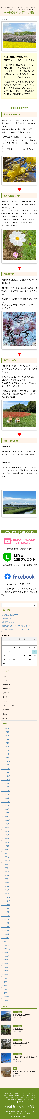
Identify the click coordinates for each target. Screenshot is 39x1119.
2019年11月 (6, 945)
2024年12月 (6, 761)
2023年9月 (6, 783)
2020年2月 (6, 934)
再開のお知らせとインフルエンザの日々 (16, 626)
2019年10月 (6, 949)
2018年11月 (6, 989)
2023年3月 (6, 802)
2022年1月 (5, 850)
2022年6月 (6, 831)
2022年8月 (6, 824)
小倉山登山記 (6, 619)
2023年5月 (6, 794)
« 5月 (4, 667)
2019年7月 (5, 960)
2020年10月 (6, 905)
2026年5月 (6, 732)
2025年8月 (6, 747)
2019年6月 (5, 964)
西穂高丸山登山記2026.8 (11, 615)
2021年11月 (6, 857)
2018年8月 (5, 1000)
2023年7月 (6, 787)
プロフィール (25, 1095)
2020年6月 (6, 919)
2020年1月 (5, 938)
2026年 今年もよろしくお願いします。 (16, 630)
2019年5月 (5, 967)
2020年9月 (6, 908)
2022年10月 (6, 820)
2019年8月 (5, 956)
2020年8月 (6, 912)
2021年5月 (5, 879)
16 (35, 652)
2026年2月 (6, 736)
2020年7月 (6, 916)
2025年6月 (6, 750)
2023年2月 (6, 805)
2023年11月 (6, 780)
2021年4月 (5, 883)
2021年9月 (5, 864)
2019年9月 (5, 952)
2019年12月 (6, 941)
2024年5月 (6, 769)
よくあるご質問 (25, 1097)
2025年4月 (6, 754)
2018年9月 (5, 997)
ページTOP (8, 1093)
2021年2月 (5, 890)
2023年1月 (5, 809)
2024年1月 (5, 772)
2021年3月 (5, 886)
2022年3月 (6, 842)
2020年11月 (6, 901)
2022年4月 (6, 839)
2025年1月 (5, 758)
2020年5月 (6, 923)
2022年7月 (6, 828)
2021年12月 (6, 853)
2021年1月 (5, 894)
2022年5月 (6, 835)
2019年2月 (5, 978)
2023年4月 (6, 798)
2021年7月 (5, 872)
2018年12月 (6, 986)
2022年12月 (6, 813)
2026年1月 (5, 739)
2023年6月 (6, 791)
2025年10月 (6, 743)
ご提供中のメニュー (19, 1093)
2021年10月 (6, 861)
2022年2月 (6, 846)
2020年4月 (6, 927)
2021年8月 (5, 868)
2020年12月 (6, 897)
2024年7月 (6, 765)
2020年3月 (6, 930)
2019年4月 (5, 971)
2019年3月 (5, 975)
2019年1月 (5, 982)
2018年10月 (6, 993)
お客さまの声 (14, 1097)
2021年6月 (5, 875)
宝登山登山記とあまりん (10, 622)
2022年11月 (6, 816)
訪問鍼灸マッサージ (14, 1095)
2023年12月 (6, 776)
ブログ (21, 1102)
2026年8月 (6, 728)
